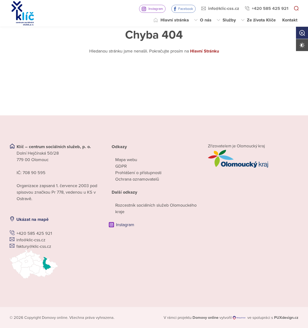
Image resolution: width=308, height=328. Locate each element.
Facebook (185, 9)
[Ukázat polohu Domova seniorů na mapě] (55, 264)
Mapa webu (126, 159)
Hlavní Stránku (204, 51)
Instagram (155, 9)
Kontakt (289, 20)
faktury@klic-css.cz (33, 246)
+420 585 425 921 (270, 8)
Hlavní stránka (174, 20)
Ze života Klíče (261, 20)
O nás (206, 20)
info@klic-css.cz (223, 8)
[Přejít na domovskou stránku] (23, 13)
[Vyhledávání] (296, 8)
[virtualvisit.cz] (239, 318)
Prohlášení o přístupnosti (138, 172)
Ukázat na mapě (32, 219)
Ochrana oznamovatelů (137, 179)
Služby (229, 20)
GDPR (121, 166)
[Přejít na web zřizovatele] (253, 159)
